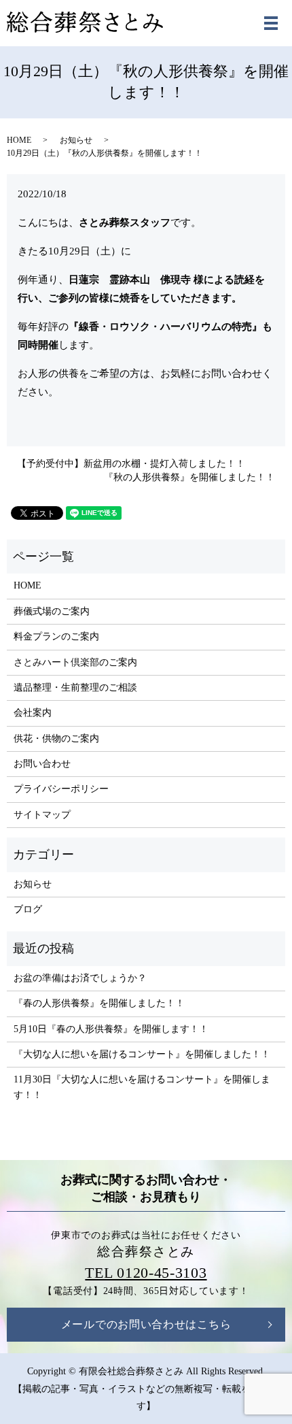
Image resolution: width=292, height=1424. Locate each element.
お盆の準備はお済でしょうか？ (80, 978)
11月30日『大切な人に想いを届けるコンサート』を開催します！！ (142, 1086)
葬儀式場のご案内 (52, 611)
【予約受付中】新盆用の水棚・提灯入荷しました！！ (131, 464)
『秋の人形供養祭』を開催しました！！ (189, 477)
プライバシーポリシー (61, 789)
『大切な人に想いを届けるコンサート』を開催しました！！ (142, 1054)
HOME (19, 140)
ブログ (28, 909)
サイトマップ (42, 815)
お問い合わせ (42, 764)
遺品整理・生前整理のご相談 (75, 687)
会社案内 (33, 713)
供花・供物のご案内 (56, 738)
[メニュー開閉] (271, 23)
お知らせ (76, 140)
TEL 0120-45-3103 (145, 1272)
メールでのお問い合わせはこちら (146, 1324)
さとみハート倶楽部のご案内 (75, 662)
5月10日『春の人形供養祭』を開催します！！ (111, 1029)
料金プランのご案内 (56, 636)
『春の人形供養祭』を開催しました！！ (99, 1003)
